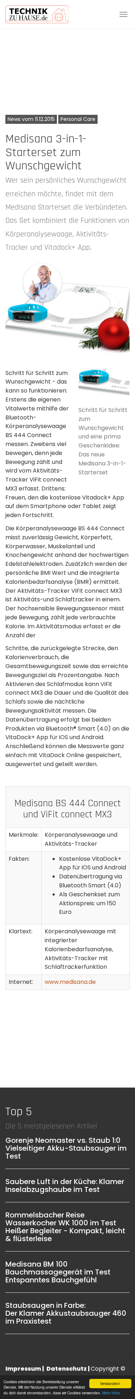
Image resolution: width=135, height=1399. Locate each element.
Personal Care (77, 119)
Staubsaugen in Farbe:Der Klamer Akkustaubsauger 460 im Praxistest (65, 1313)
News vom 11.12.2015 (31, 119)
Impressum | (25, 1369)
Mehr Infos (111, 1392)
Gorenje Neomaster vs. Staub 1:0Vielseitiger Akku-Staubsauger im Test (66, 1148)
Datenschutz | (68, 1369)
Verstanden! (110, 1383)
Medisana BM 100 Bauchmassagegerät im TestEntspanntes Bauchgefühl (58, 1272)
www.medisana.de (70, 982)
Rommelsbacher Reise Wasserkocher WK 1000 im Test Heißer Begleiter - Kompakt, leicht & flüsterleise (65, 1227)
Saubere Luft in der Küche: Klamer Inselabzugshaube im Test (64, 1185)
